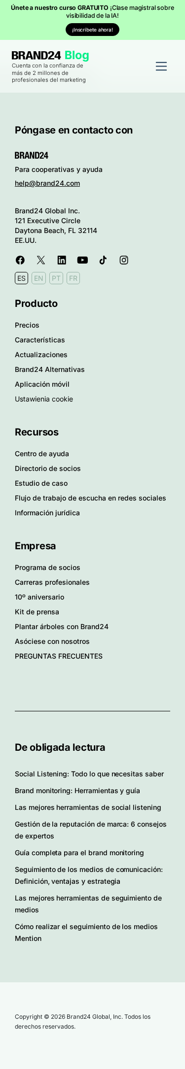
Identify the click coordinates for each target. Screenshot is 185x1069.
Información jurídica (47, 512)
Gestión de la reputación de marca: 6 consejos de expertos (91, 830)
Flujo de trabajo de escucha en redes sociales (90, 498)
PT (56, 278)
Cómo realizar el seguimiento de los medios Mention (86, 932)
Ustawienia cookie (44, 399)
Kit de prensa (37, 611)
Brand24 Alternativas (50, 369)
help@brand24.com (47, 183)
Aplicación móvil (42, 384)
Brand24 (36, 55)
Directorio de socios (48, 468)
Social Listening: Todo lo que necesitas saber (89, 773)
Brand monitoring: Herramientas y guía (77, 790)
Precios (27, 325)
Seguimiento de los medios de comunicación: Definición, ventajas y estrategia (89, 875)
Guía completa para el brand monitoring (79, 852)
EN (38, 278)
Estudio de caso (41, 483)
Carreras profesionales (52, 582)
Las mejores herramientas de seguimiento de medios (88, 904)
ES (21, 278)
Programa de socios (47, 567)
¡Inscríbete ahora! (92, 30)
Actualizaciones (41, 354)
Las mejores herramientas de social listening (88, 807)
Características (40, 339)
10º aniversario (39, 597)
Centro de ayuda (42, 453)
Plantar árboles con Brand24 (62, 626)
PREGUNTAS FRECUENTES (59, 656)
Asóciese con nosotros (52, 641)
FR (73, 278)
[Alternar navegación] (161, 66)
